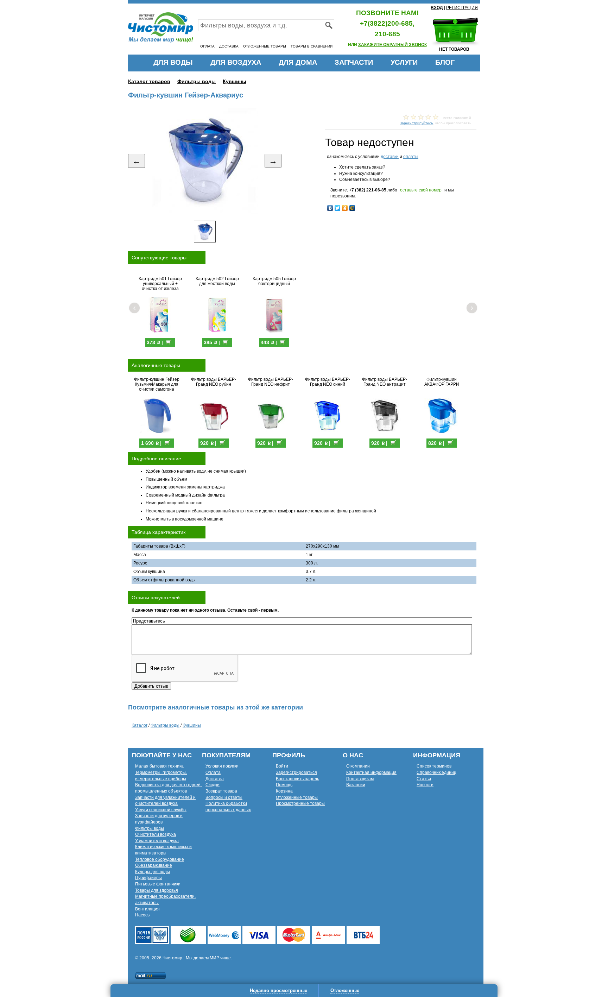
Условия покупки (222, 766)
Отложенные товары (297, 797)
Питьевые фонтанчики (157, 884)
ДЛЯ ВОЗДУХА (235, 62)
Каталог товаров (149, 81)
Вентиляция (147, 909)
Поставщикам (360, 778)
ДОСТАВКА (229, 46)
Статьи (424, 778)
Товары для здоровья (156, 890)
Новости (425, 784)
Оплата (213, 772)
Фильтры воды (196, 81)
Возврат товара (221, 791)
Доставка (214, 778)
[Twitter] (337, 208)
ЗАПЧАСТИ (354, 62)
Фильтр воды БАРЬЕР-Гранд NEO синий (327, 382)
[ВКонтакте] (330, 208)
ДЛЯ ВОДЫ (173, 62)
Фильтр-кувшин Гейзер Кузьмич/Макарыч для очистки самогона (156, 384)
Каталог (139, 725)
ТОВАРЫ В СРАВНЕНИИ (311, 46)
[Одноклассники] (345, 208)
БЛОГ (445, 62)
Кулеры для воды (152, 871)
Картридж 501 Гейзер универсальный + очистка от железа (160, 283)
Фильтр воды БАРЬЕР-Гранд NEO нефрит (270, 382)
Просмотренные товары (300, 803)
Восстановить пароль (297, 778)
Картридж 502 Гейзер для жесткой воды (217, 281)
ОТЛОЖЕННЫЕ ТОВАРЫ (264, 46)
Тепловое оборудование (159, 859)
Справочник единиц (436, 772)
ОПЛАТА (207, 46)
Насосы (143, 915)
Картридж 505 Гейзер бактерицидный (274, 281)
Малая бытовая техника (159, 766)
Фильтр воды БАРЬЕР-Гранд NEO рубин (213, 382)
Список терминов (434, 766)
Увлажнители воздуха (157, 840)
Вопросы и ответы (223, 797)
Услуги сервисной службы (160, 809)
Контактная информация (371, 772)
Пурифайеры (148, 877)
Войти (282, 766)
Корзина (284, 791)
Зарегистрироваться (296, 772)
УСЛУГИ (404, 62)
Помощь (284, 784)
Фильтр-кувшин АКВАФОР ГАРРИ (441, 382)
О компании (358, 766)
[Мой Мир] (352, 208)
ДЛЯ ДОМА (298, 62)
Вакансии (355, 784)
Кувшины (234, 81)
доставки (390, 156)
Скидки (212, 784)
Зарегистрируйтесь (416, 123)
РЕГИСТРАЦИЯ (462, 7)
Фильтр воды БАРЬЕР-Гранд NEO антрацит (384, 382)
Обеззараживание (153, 865)
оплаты (410, 156)
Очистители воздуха (155, 834)
